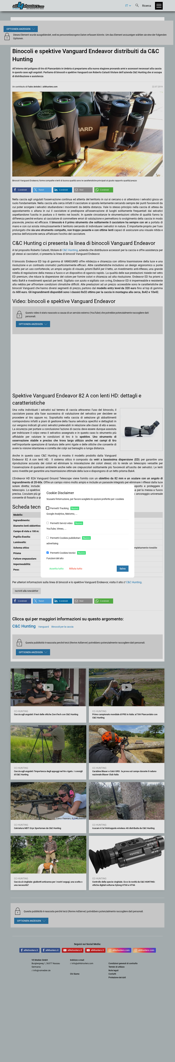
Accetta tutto (56, 568)
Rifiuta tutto (75, 568)
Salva (123, 568)
